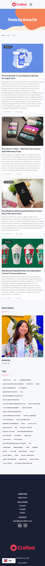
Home (3, 35)
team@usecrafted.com (22, 521)
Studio (22, 513)
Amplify (23, 509)
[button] (30, 4)
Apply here (22, 497)
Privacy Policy (22, 563)
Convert (22, 506)
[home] (19, 4)
